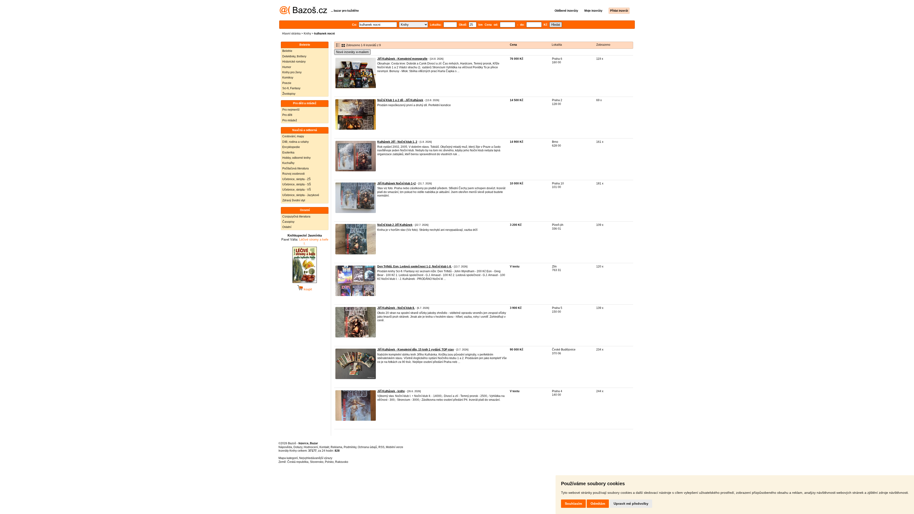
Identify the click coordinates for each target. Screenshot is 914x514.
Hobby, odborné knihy (296, 157)
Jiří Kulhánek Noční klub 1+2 (396, 183)
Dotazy (297, 447)
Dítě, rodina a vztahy (295, 141)
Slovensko (316, 462)
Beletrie (287, 51)
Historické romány (294, 61)
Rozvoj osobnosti (293, 173)
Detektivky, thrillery (294, 56)
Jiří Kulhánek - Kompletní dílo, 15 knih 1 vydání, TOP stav (415, 349)
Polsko (329, 462)
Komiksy (287, 77)
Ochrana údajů (367, 447)
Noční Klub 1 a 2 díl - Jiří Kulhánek (400, 100)
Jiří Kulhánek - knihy (391, 391)
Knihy (307, 33)
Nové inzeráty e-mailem (352, 52)
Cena (513, 44)
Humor (286, 67)
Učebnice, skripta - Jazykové (300, 195)
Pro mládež (289, 120)
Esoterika (288, 152)
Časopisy (288, 221)
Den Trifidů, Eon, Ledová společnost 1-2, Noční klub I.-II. (414, 266)
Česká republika (297, 462)
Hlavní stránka (291, 33)
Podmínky (350, 447)
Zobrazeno (603, 44)
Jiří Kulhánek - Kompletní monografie (402, 58)
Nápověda (285, 447)
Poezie (286, 83)
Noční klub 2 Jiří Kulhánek (394, 225)
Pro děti (287, 115)
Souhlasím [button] (573, 503)
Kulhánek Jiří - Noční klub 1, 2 (397, 141)
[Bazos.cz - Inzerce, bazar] (303, 13)
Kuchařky (288, 163)
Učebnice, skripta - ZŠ (296, 179)
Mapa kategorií (288, 458)
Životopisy (288, 93)
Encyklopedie (291, 147)
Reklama (336, 447)
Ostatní (286, 227)
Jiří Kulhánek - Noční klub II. (396, 308)
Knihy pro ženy (292, 72)
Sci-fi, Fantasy (291, 88)
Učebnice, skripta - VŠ (296, 189)
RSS (381, 447)
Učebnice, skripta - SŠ (296, 184)
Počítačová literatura (295, 168)
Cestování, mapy (293, 136)
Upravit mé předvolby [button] (631, 503)
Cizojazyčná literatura (296, 216)
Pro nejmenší (290, 109)
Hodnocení (311, 447)
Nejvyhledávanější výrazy (315, 458)
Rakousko (341, 462)
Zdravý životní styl (293, 200)
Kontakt (324, 447)
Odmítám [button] (598, 503)
